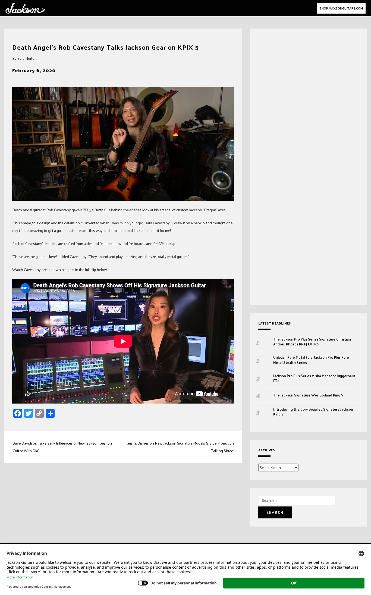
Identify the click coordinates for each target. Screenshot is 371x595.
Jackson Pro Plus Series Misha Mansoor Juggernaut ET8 (314, 378)
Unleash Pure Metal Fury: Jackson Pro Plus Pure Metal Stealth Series (311, 360)
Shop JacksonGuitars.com (341, 8)
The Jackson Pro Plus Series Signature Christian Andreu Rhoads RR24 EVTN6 (312, 342)
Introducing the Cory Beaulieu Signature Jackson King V (313, 412)
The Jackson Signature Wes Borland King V (308, 395)
